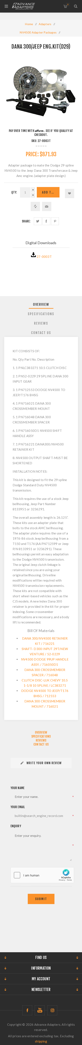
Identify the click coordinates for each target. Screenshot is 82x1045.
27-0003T (44, 256)
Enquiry (16, 826)
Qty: (14, 192)
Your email (18, 807)
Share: (26, 221)
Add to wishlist (69, 193)
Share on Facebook (46, 221)
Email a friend (46, 206)
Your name (18, 788)
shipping (41, 1041)
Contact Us (41, 333)
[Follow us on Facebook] (27, 1010)
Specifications (41, 314)
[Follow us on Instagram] (52, 1010)
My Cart (67, 4)
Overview (41, 304)
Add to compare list (35, 206)
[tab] (41, 304)
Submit (41, 899)
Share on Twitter (38, 221)
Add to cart (51, 192)
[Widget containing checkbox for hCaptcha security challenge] (42, 875)
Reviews (41, 323)
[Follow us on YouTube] (40, 1010)
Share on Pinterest (55, 221)
